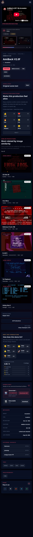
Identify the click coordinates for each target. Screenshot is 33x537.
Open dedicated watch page (10, 24)
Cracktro (21, 53)
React (16, 132)
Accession (7, 62)
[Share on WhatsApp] (26, 488)
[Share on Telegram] (21, 488)
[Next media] (28, 40)
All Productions (16, 321)
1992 (23, 68)
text (17, 465)
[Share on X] (10, 488)
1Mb (5, 476)
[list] (16, 40)
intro (11, 465)
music (22, 465)
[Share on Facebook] (5, 488)
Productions (12, 53)
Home (4, 53)
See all (3, 151)
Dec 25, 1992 (26, 421)
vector (6, 465)
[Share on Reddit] (16, 488)
